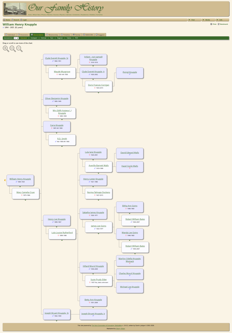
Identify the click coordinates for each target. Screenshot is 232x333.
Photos (43, 14)
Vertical (43, 38)
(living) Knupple (130, 72)
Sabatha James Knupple (93, 212)
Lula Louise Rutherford (62, 232)
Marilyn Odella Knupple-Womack (130, 260)
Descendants (38, 35)
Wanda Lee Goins (130, 232)
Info (220, 20)
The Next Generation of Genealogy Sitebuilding (107, 325)
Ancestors (24, 35)
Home (30, 14)
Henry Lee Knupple (57, 219)
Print (214, 24)
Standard (24, 38)
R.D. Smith (62, 138)
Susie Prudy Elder (99, 279)
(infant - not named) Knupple (93, 58)
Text (51, 38)
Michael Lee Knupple (129, 286)
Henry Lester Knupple (93, 179)
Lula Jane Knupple (93, 152)
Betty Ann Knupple (93, 299)
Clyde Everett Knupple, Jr (93, 71)
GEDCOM (89, 35)
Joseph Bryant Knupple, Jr (93, 313)
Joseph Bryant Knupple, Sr (57, 313)
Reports (62, 14)
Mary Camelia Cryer (26, 192)
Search (16, 20)
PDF (76, 38)
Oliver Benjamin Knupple (56, 98)
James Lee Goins (98, 225)
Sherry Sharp (120, 328)
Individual (11, 35)
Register (60, 38)
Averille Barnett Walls (99, 165)
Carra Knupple (56, 125)
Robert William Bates (135, 219)
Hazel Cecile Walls (130, 166)
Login (25, 20)
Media (207, 20)
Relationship (53, 35)
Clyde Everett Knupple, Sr (56, 58)
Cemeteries (76, 14)
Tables (69, 38)
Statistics (92, 14)
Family (77, 35)
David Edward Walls (130, 152)
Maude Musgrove (62, 71)
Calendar (68, 14)
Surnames (99, 14)
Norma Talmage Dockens (98, 192)
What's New (36, 14)
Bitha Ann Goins (129, 205)
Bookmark (224, 24)
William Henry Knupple (20, 179)
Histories (49, 14)
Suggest (101, 35)
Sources (56, 14)
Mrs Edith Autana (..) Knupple (62, 111)
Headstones (84, 14)
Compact (34, 38)
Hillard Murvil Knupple (93, 266)
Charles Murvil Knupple (130, 273)
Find (193, 20)
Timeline (66, 35)
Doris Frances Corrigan (98, 85)
